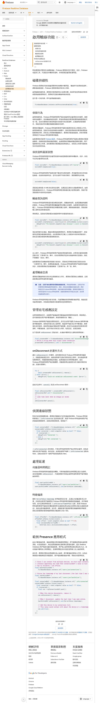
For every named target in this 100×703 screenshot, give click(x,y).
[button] (11, 30)
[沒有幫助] (87, 31)
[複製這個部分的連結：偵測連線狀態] (53, 411)
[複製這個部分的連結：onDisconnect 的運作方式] (64, 351)
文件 (41, 32)
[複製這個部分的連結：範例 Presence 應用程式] (68, 537)
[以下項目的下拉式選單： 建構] (33, 12)
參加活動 (53, 662)
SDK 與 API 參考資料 (35, 653)
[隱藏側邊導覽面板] (23, 699)
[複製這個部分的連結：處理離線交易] (50, 272)
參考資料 (49, 13)
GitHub (31, 662)
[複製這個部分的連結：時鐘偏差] (45, 495)
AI (21, 13)
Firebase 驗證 (50, 139)
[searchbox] (13, 19)
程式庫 (31, 659)
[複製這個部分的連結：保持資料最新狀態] (55, 152)
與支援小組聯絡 (77, 650)
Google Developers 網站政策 (40, 634)
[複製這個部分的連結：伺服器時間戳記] (52, 467)
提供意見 (83, 37)
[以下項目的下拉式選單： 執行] (42, 12)
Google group (77, 656)
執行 (39, 13)
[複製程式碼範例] (86, 102)
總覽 (3, 13)
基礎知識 (11, 13)
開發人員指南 (33, 650)
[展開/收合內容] (47, 43)
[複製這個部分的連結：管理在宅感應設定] (59, 310)
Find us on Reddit (56, 653)
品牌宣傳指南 (77, 662)
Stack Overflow (77, 653)
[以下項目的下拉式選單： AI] (24, 12)
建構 (29, 13)
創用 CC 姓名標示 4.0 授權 (60, 632)
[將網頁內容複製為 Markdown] (63, 37)
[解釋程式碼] (80, 102)
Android (31, 678)
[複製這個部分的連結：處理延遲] (47, 462)
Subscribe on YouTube (57, 659)
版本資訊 (75, 659)
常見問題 (75, 666)
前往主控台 (88, 2)
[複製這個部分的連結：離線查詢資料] (50, 198)
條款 (30, 699)
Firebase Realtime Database (15, 8)
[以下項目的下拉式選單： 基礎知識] (16, 12)
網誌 (80, 2)
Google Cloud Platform (36, 688)
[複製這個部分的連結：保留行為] (45, 113)
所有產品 (31, 691)
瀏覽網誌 (53, 650)
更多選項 (23, 2)
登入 (96, 2)
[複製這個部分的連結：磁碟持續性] (50, 81)
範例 (57, 13)
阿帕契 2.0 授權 (82, 632)
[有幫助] (84, 31)
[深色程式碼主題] (83, 102)
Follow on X (54, 656)
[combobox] (46, 2)
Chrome (31, 681)
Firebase (35, 32)
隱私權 (35, 699)
